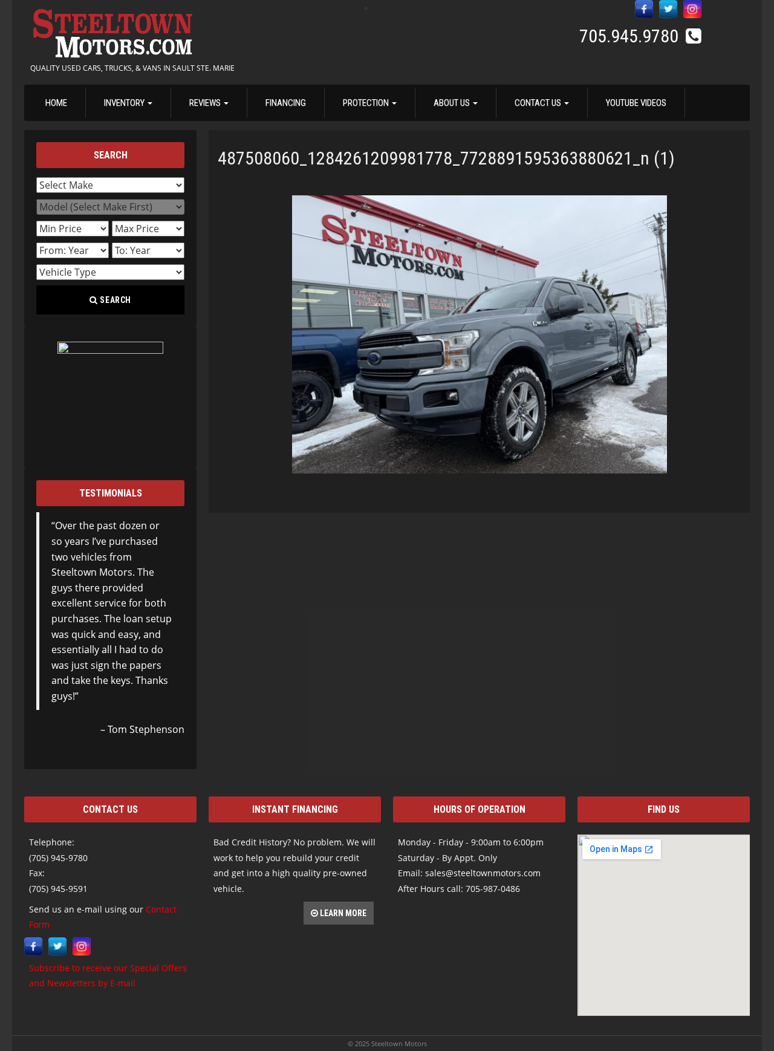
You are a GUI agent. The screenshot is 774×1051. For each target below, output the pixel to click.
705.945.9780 (631, 36)
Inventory (125, 102)
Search (115, 300)
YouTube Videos (636, 102)
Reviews (206, 102)
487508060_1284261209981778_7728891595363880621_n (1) (446, 158)
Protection (367, 102)
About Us (453, 102)
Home (56, 102)
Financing (285, 102)
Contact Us (539, 102)
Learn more (342, 913)
